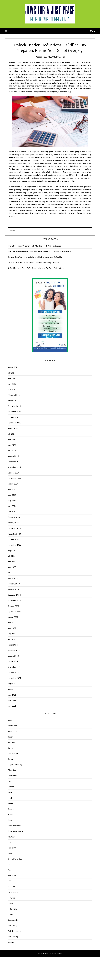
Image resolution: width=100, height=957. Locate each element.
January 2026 (13, 400)
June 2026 (12, 378)
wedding (11, 942)
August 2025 (13, 428)
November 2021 (14, 667)
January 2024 (13, 523)
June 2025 (12, 439)
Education (12, 770)
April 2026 (12, 384)
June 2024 (12, 495)
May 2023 (12, 567)
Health (10, 814)
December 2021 (14, 661)
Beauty (10, 737)
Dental (10, 759)
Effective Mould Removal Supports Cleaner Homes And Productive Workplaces (39, 251)
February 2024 (14, 517)
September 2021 (14, 678)
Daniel (62, 57)
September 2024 (14, 478)
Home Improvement (15, 831)
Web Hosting (13, 936)
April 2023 (12, 572)
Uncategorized (14, 920)
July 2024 (11, 489)
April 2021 (12, 706)
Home (10, 820)
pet (9, 864)
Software (11, 898)
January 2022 (13, 656)
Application (12, 726)
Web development (15, 931)
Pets (9, 870)
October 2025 (13, 417)
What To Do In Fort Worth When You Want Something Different (34, 262)
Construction (13, 753)
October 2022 (13, 606)
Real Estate (12, 875)
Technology (12, 909)
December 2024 (14, 462)
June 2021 (12, 695)
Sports (10, 903)
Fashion (11, 781)
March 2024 (13, 511)
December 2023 (14, 528)
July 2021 (11, 689)
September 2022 (14, 611)
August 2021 (13, 684)
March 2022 (13, 645)
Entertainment (13, 775)
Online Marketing (15, 859)
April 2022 (12, 639)
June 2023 (12, 561)
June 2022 (12, 628)
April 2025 (12, 450)
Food (10, 798)
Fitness (11, 792)
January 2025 (13, 456)
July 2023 (11, 556)
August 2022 (13, 617)
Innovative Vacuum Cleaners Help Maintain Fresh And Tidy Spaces (34, 246)
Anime (10, 720)
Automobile (12, 731)
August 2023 (13, 550)
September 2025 (14, 423)
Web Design (13, 925)
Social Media (13, 892)
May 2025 (12, 445)
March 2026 (13, 389)
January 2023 (13, 589)
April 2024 (12, 506)
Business (11, 742)
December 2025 (14, 406)
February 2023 (14, 584)
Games (10, 803)
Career (10, 748)
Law (9, 842)
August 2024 (13, 484)
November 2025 (14, 411)
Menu (92, 31)
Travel (10, 914)
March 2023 (13, 578)
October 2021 (13, 672)
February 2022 (14, 650)
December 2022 (14, 595)
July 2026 (11, 373)
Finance (11, 787)
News (10, 853)
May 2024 (12, 500)
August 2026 (13, 367)
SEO (9, 881)
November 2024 (14, 467)
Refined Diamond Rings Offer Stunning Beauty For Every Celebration (36, 268)
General (11, 809)
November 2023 (14, 534)
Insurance (11, 837)
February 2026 (14, 395)
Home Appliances (14, 825)
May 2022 (12, 634)
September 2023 (14, 545)
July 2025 (11, 434)
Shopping (11, 887)
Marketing (12, 848)
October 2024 (13, 473)
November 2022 (14, 600)
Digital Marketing (15, 764)
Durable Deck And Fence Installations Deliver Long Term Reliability (35, 257)
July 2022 (11, 623)
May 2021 (12, 700)
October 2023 (13, 539)
